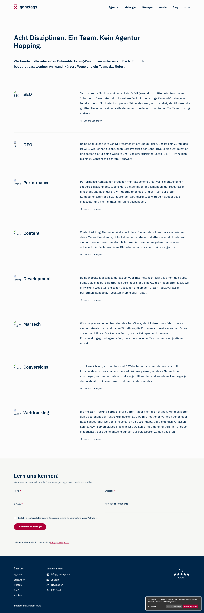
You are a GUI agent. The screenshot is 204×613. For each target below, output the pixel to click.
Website (110, 491)
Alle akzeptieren (190, 606)
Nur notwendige (174, 606)
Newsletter (57, 584)
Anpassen (152, 606)
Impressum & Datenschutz (27, 605)
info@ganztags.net (59, 542)
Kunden (163, 7)
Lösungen (147, 7)
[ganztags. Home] (26, 7)
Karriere (18, 595)
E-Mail (18, 504)
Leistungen (130, 7)
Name (17, 491)
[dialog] (173, 603)
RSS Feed (56, 590)
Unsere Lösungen (93, 120)
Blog (175, 7)
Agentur (113, 7)
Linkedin (55, 579)
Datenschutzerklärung (38, 518)
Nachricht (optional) (116, 504)
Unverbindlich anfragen (30, 526)
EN (189, 7)
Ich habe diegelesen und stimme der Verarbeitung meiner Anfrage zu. (58, 518)
